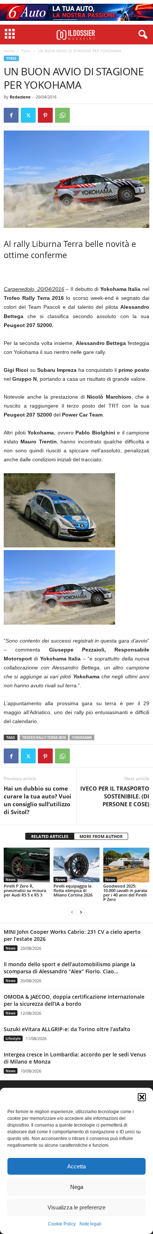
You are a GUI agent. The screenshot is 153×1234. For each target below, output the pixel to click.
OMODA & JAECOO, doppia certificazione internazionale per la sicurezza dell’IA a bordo (74, 1000)
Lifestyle (13, 1038)
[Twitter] (28, 115)
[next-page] (81, 912)
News (11, 879)
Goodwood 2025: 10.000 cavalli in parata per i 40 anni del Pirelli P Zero (125, 892)
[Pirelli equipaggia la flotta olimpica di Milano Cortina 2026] (76, 865)
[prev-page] (72, 912)
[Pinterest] (45, 115)
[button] (142, 1097)
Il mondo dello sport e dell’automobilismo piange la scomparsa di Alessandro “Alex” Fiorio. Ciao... (69, 968)
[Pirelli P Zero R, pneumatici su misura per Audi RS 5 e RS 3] (27, 865)
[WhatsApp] (62, 115)
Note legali (90, 1224)
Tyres (26, 50)
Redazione (20, 97)
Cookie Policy (62, 1224)
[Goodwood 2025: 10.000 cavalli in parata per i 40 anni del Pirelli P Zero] (126, 865)
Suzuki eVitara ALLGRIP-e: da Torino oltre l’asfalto (67, 1029)
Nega (76, 1187)
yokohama (82, 737)
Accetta (76, 1166)
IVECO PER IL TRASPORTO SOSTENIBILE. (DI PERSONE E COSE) (114, 796)
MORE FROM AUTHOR (101, 836)
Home (9, 50)
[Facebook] (11, 115)
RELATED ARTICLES (49, 836)
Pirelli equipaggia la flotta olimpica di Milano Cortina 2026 (72, 890)
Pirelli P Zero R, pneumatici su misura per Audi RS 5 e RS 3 (25, 890)
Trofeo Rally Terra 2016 (44, 737)
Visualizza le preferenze (76, 1207)
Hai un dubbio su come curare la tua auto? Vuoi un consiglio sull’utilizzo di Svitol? (37, 800)
